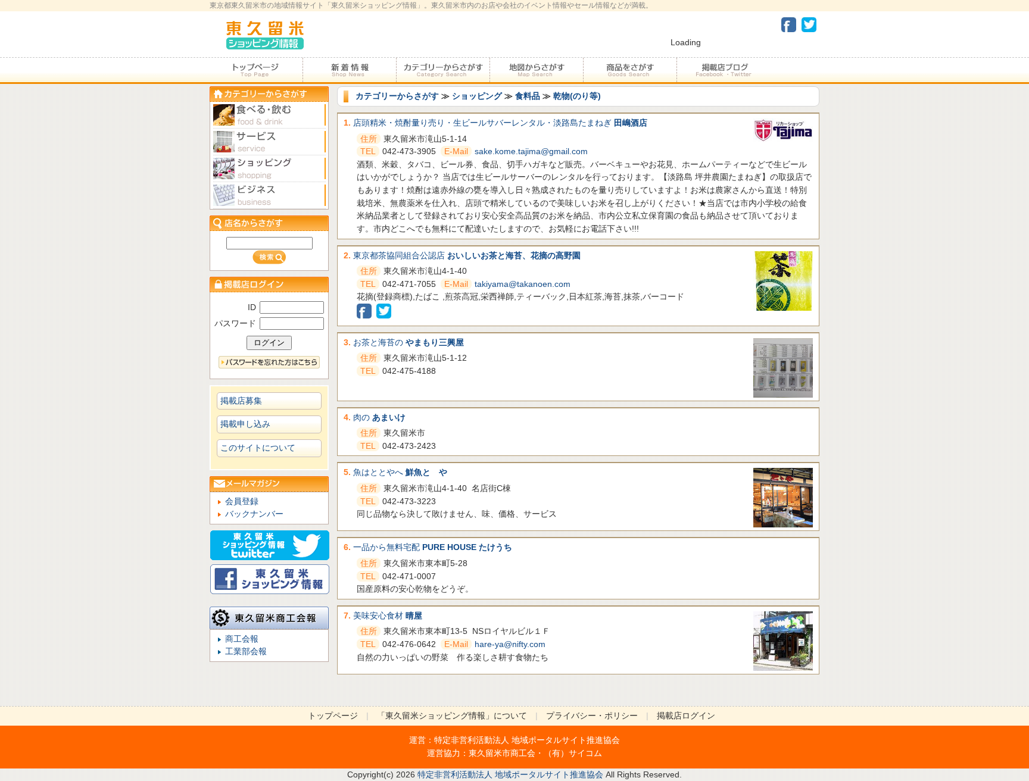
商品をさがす (629, 70)
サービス (269, 142)
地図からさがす (536, 70)
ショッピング (477, 96)
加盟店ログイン (269, 284)
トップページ (256, 70)
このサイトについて (257, 447)
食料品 (527, 96)
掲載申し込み (245, 424)
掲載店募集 (241, 400)
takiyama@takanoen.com (522, 284)
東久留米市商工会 (502, 753)
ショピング (269, 168)
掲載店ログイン (686, 715)
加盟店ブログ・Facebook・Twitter (722, 70)
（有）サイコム (573, 753)
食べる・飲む (269, 115)
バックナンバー (254, 513)
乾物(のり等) (577, 96)
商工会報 (241, 638)
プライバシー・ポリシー (592, 715)
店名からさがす (269, 222)
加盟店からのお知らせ (349, 70)
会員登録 (241, 501)
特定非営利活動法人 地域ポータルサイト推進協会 (527, 740)
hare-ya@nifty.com (510, 644)
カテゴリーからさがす (442, 70)
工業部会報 (246, 651)
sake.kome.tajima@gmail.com (531, 151)
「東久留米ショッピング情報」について (452, 715)
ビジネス (269, 195)
